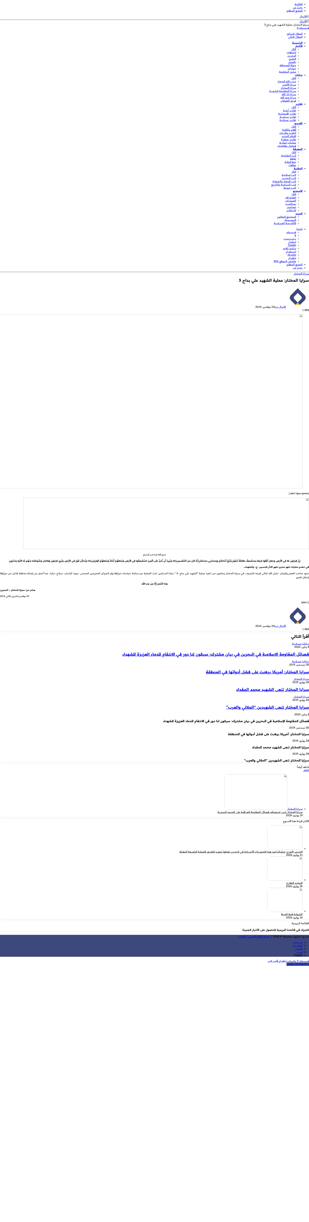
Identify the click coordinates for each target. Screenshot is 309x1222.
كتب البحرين (289, 178)
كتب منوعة (289, 187)
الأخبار (299, 46)
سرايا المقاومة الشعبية (282, 91)
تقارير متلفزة (288, 139)
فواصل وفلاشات (286, 145)
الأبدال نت (280, 306)
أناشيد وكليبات (287, 133)
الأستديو (298, 191)
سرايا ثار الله (289, 94)
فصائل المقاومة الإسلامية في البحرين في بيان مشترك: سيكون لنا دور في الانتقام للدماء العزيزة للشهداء (215, 654)
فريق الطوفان (288, 100)
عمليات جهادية (287, 142)
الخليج (292, 58)
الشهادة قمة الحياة (292, 914)
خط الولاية (290, 162)
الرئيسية (297, 42)
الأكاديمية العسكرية (285, 223)
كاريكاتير (291, 210)
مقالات (292, 165)
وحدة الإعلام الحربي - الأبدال (254, 936)
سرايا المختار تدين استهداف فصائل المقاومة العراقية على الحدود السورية (260, 812)
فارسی (299, 948)
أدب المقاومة (288, 155)
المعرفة (298, 149)
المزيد (299, 213)
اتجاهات (291, 52)
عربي (299, 952)
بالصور (292, 62)
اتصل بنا (298, 945)
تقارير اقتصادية (287, 113)
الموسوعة (290, 220)
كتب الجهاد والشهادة (284, 181)
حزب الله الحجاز (286, 81)
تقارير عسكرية (287, 120)
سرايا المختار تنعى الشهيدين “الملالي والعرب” (267, 707)
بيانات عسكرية (300, 643)
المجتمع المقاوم (286, 216)
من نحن (298, 942)
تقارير (299, 104)
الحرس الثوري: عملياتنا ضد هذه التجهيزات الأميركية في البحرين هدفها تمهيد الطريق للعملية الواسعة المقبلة (241, 851)
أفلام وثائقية (289, 129)
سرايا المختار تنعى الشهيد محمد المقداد (272, 689)
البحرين (291, 55)
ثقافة (293, 158)
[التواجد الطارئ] (285, 879)
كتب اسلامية (289, 174)
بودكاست (290, 203)
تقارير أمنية (289, 110)
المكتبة (298, 168)
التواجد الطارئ (294, 883)
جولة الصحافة (288, 65)
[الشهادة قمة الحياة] (285, 911)
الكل (293, 49)
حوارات (292, 68)
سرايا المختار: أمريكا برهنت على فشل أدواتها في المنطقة (257, 671)
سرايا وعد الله (288, 97)
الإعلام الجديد (289, 136)
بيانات (299, 75)
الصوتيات (290, 200)
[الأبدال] (304, 16)
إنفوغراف (290, 197)
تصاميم (291, 207)
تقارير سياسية (288, 116)
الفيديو (298, 123)
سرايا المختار (288, 87)
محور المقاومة (287, 71)
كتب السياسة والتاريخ (283, 184)
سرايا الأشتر (289, 84)
